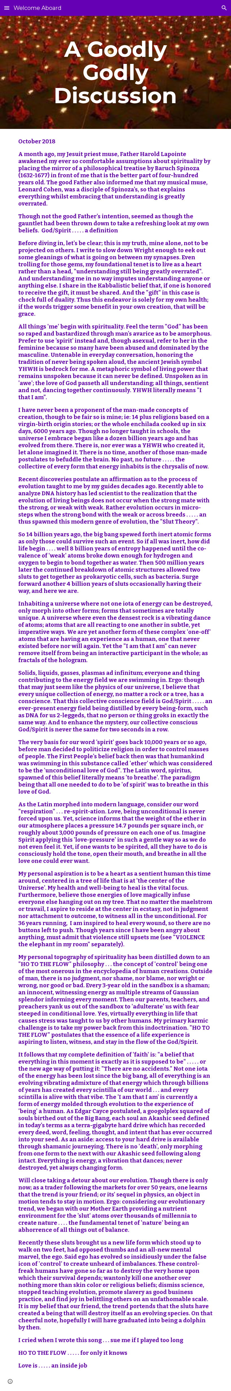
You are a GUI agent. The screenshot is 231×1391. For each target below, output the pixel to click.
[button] (7, 8)
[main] (115, 72)
